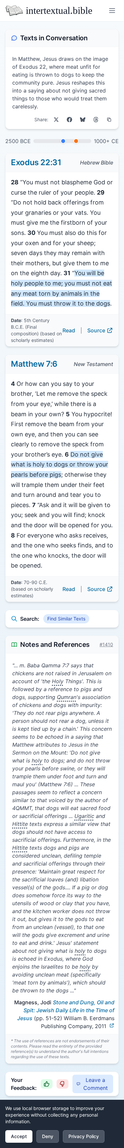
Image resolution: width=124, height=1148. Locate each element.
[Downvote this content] (62, 1084)
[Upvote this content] (47, 1084)
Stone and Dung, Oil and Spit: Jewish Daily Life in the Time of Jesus (65, 1010)
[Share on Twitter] (56, 119)
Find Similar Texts (66, 618)
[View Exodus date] (63, 141)
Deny (47, 1136)
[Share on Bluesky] (82, 119)
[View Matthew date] (76, 141)
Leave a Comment (95, 1084)
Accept (19, 1136)
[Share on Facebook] (69, 119)
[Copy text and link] (109, 119)
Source (96, 330)
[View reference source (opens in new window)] (111, 1025)
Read (68, 330)
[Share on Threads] (96, 119)
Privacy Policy (83, 1136)
